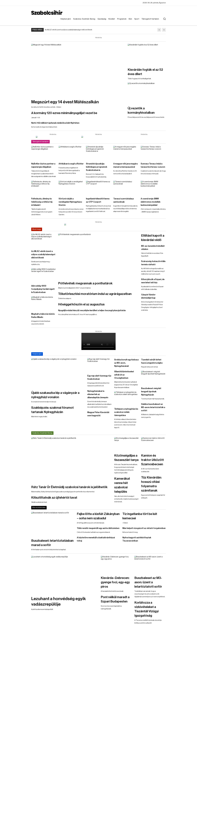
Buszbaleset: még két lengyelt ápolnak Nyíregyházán (151, 391)
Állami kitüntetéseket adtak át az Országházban (124, 375)
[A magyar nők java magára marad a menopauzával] (125, 153)
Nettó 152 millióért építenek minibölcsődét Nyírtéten (55, 123)
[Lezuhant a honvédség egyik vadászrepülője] (64, 575)
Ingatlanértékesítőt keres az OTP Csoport (98, 200)
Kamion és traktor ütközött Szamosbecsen (152, 460)
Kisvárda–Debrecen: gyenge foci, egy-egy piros (115, 582)
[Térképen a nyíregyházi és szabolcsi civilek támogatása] (126, 398)
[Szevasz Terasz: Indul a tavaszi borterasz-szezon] (153, 153)
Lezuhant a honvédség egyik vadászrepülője (58, 601)
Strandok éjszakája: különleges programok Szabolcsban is (96, 167)
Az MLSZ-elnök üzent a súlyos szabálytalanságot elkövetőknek (68, 30)
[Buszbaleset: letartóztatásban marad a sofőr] (53, 524)
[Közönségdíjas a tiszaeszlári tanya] (126, 444)
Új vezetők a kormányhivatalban (141, 110)
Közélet (111, 19)
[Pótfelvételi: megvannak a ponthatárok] (98, 256)
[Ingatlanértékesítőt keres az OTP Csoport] (98, 188)
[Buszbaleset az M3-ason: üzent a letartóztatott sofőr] (150, 564)
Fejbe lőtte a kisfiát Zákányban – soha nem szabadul (98, 516)
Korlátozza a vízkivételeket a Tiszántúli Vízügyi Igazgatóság (146, 609)
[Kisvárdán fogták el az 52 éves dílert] (147, 54)
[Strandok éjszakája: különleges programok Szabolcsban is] (98, 153)
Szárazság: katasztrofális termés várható (153, 263)
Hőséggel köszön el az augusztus (81, 304)
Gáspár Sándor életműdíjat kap (148, 296)
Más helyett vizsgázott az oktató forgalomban (144, 528)
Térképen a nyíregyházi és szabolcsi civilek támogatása (126, 412)
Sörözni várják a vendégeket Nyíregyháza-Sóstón (70, 202)
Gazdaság (101, 19)
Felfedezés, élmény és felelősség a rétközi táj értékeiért (41, 202)
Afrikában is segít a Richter (71, 164)
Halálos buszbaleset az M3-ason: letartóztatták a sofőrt (153, 407)
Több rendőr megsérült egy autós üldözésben (98, 528)
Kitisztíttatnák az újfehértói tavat (54, 497)
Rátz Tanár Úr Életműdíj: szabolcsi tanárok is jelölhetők (69, 487)
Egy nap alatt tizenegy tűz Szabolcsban (99, 377)
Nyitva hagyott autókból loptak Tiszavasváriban (136, 539)
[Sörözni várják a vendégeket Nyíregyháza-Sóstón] (71, 188)
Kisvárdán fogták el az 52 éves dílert (145, 72)
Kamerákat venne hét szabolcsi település (122, 485)
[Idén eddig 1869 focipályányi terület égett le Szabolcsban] (43, 275)
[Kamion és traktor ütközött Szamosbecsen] (153, 444)
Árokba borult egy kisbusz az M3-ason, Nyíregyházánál (126, 363)
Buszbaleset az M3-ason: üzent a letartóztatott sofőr (148, 582)
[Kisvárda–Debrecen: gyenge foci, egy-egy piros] (116, 564)
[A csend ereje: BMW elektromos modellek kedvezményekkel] (153, 188)
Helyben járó (65, 19)
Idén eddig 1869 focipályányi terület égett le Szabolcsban (43, 289)
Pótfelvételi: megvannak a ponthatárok (85, 283)
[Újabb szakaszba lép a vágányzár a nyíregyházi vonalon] (58, 373)
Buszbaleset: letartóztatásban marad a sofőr (52, 543)
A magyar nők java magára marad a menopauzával (125, 165)
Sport (136, 19)
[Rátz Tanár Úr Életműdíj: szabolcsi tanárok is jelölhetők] (71, 460)
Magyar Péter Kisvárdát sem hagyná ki (98, 414)
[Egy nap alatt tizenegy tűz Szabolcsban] (99, 365)
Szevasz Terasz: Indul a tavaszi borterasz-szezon (153, 165)
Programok (121, 19)
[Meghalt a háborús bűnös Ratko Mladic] (43, 303)
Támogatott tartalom (150, 19)
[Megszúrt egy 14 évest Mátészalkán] (78, 70)
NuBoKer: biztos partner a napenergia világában (43, 165)
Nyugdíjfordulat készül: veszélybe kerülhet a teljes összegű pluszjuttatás (92, 310)
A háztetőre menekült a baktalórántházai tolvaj (96, 539)
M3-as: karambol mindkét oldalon (153, 247)
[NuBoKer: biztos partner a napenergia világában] (43, 153)
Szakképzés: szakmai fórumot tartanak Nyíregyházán (52, 410)
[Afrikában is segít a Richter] (71, 153)
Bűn (130, 19)
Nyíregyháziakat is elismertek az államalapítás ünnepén (97, 394)
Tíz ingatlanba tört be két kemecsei (139, 516)
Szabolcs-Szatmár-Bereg (84, 19)
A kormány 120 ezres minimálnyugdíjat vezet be (64, 113)
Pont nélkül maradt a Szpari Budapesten (115, 599)
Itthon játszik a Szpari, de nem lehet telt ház (153, 281)
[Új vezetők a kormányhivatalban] (147, 93)
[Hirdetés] (53, 137)
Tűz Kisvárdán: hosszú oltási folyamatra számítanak (151, 484)
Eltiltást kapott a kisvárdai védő (152, 238)
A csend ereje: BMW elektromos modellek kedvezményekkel (150, 202)
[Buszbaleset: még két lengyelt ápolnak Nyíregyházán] (153, 378)
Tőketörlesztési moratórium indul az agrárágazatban (95, 293)
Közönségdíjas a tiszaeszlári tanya (126, 457)
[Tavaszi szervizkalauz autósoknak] (125, 188)
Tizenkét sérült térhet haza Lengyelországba (151, 361)
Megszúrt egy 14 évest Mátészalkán (65, 102)
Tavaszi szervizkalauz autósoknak (123, 200)
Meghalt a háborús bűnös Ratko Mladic (43, 315)
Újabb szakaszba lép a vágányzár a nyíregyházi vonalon (55, 395)
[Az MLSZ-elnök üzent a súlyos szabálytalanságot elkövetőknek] (43, 240)
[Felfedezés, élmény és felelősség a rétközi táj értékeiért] (43, 188)
